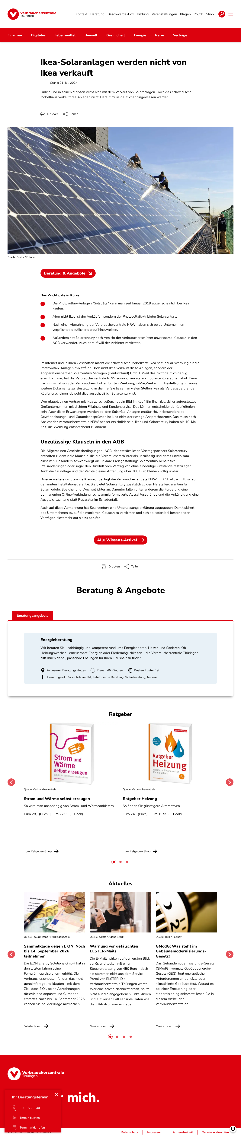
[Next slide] (229, 782)
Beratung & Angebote (64, 273)
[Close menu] (56, 1094)
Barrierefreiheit (182, 1132)
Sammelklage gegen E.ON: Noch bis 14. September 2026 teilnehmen (54, 951)
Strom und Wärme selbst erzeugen (57, 798)
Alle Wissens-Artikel (117, 540)
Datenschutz (129, 1132)
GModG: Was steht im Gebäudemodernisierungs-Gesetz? (181, 951)
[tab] (114, 862)
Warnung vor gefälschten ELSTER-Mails (114, 949)
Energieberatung (56, 639)
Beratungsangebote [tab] (32, 616)
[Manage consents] (233, 1129)
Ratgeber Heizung (140, 798)
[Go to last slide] (11, 782)
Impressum (154, 1132)
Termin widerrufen (215, 1132)
